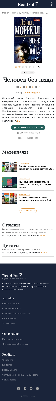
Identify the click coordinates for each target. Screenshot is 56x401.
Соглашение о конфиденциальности (20, 374)
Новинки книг (24, 163)
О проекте (7, 360)
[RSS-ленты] (37, 388)
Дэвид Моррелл (32, 92)
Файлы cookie (9, 379)
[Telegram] (31, 388)
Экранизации (8, 323)
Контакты (7, 364)
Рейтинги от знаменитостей (16, 313)
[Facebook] (18, 388)
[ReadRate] (28, 3)
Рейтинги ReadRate (11, 308)
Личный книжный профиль (15, 344)
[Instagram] (25, 388)
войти (43, 235)
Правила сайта (9, 369)
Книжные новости (11, 303)
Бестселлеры (9, 318)
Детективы (28, 72)
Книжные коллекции (12, 339)
